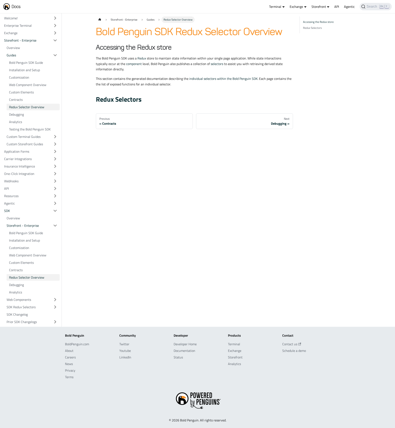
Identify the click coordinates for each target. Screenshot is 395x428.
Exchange (10, 32)
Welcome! (11, 18)
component (134, 63)
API (336, 6)
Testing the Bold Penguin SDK (30, 129)
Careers (70, 357)
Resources (11, 195)
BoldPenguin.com (77, 344)
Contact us (289, 344)
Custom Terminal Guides (24, 136)
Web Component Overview (27, 84)
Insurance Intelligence (19, 166)
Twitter (124, 344)
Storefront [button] (318, 6)
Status (178, 357)
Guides (11, 55)
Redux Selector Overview (26, 107)
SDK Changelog (17, 314)
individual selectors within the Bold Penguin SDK (223, 78)
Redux (141, 58)
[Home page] (100, 19)
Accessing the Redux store (318, 22)
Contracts (16, 99)
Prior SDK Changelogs (22, 321)
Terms (69, 376)
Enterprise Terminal (18, 25)
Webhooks (11, 181)
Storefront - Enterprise (20, 40)
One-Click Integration (19, 173)
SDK (7, 210)
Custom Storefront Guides (25, 144)
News (69, 363)
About (69, 350)
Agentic (349, 6)
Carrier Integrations (18, 158)
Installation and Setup (24, 69)
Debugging (16, 114)
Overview (13, 47)
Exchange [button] (296, 6)
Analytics (15, 121)
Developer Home (185, 344)
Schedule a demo (294, 350)
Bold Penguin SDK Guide (26, 62)
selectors (217, 63)
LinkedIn (125, 357)
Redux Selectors (119, 99)
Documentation (184, 350)
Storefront (235, 357)
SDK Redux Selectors (21, 307)
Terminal (234, 344)
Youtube (125, 350)
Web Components (19, 299)
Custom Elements (21, 92)
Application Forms (16, 151)
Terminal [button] (275, 6)
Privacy (70, 370)
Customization (19, 77)
